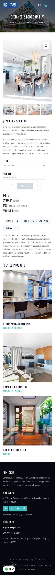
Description (12, 221)
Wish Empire (8, 565)
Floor (5, 161)
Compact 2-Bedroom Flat (15, 386)
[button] (37, 186)
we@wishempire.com (11, 527)
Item (18, 205)
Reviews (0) (12, 227)
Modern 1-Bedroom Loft (14, 449)
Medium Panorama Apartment (17, 323)
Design (12, 205)
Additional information (36, 221)
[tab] (11, 221)
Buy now (25, 186)
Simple (24, 205)
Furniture (7, 173)
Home (12, 22)
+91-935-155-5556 (11, 533)
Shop (18, 22)
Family (16, 200)
